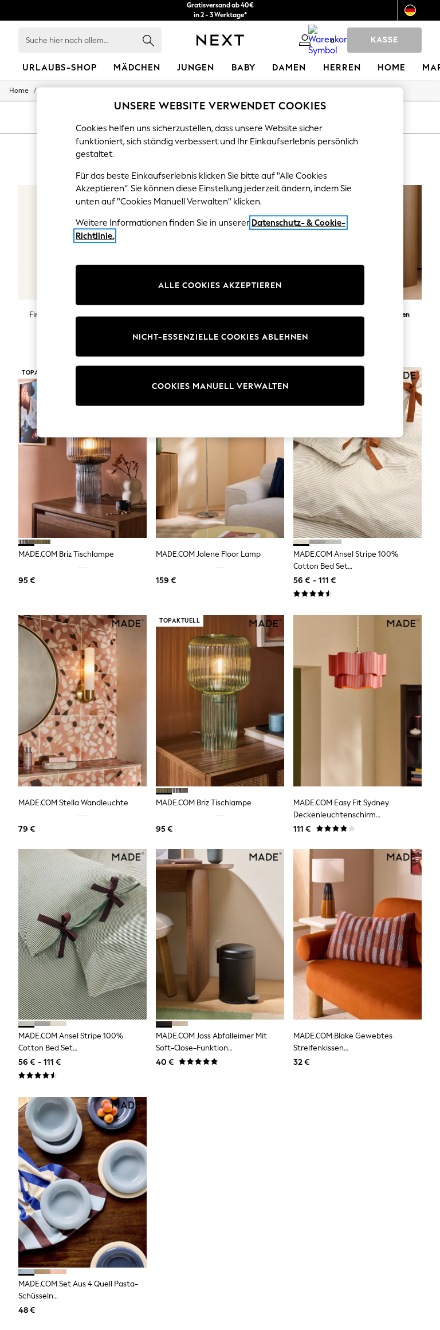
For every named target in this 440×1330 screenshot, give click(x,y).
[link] (304, 40)
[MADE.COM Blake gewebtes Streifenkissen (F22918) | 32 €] (357, 934)
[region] (220, 263)
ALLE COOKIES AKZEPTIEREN (220, 285)
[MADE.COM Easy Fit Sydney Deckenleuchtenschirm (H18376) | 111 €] (357, 700)
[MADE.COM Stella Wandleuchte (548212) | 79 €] (82, 700)
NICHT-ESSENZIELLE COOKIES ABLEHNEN (220, 336)
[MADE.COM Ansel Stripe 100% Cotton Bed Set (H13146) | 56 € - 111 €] (357, 452)
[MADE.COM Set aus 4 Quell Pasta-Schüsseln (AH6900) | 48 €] (82, 1182)
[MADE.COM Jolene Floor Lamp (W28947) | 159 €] (220, 452)
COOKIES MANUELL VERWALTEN (220, 386)
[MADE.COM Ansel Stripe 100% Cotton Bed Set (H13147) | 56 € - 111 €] (82, 934)
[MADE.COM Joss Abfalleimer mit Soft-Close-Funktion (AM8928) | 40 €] (220, 934)
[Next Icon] (220, 40)
